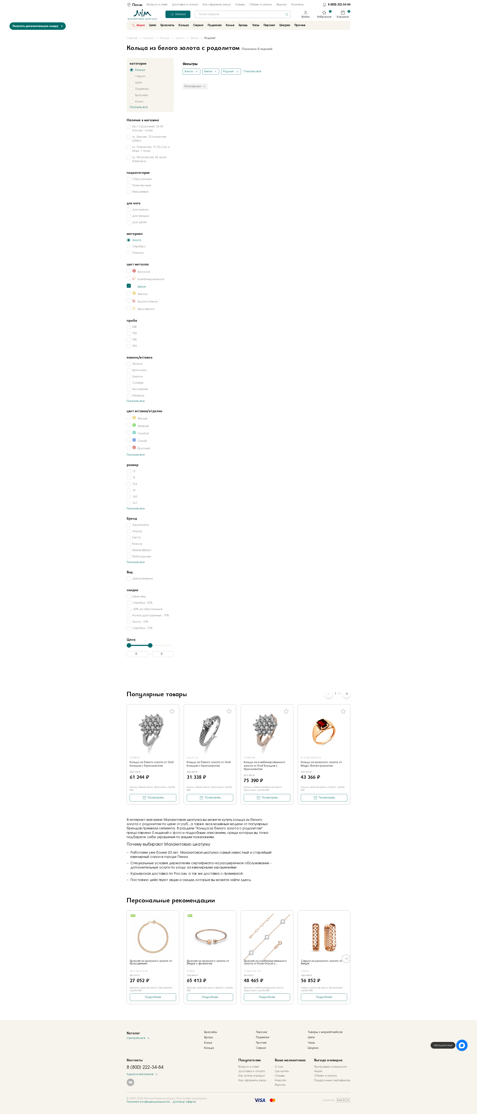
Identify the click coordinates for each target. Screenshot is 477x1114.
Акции (140, 25)
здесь (246, 880)
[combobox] (243, 14)
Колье (208, 1043)
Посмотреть (156, 797)
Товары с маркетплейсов (325, 1032)
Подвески (262, 1037)
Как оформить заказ (216, 4)
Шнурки (284, 25)
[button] (346, 694)
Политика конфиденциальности (148, 1102)
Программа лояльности (330, 1067)
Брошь (208, 1037)
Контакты (297, 4)
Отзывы (240, 4)
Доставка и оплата (185, 4)
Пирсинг (269, 25)
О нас (279, 1067)
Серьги (261, 1048)
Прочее (300, 25)
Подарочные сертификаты (332, 1080)
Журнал (281, 4)
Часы (311, 1043)
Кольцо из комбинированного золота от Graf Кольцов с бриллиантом (264, 765)
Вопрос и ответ (157, 4)
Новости (280, 1080)
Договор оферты (184, 1102)
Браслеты (210, 1032)
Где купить (282, 1071)
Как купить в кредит (251, 1076)
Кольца (209, 1048)
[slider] (129, 645)
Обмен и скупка (260, 4)
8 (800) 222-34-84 (339, 4)
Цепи (311, 1037)
